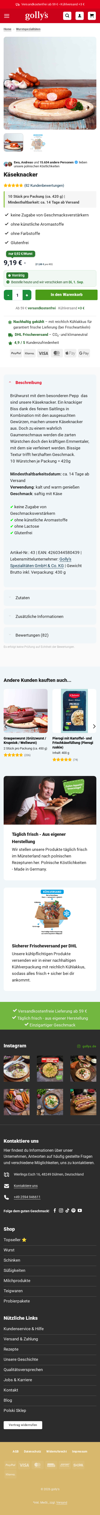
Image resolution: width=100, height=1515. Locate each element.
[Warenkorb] (92, 16)
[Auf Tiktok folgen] (67, 1210)
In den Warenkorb (67, 294)
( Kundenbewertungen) (44, 185)
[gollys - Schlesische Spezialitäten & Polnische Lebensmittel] (36, 16)
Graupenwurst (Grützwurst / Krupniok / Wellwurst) (25, 740)
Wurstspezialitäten (28, 29)
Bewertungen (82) (32, 635)
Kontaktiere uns (26, 1186)
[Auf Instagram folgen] (61, 1210)
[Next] (88, 83)
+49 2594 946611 (27, 1197)
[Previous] (11, 83)
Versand (61, 1502)
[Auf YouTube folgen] (80, 1210)
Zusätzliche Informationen (39, 616)
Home (7, 29)
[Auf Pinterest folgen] (73, 1210)
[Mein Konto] (79, 16)
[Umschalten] (10, 381)
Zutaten (23, 597)
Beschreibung (29, 382)
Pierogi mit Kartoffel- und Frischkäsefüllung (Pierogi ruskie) (72, 742)
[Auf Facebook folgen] (55, 1210)
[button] (7, 16)
